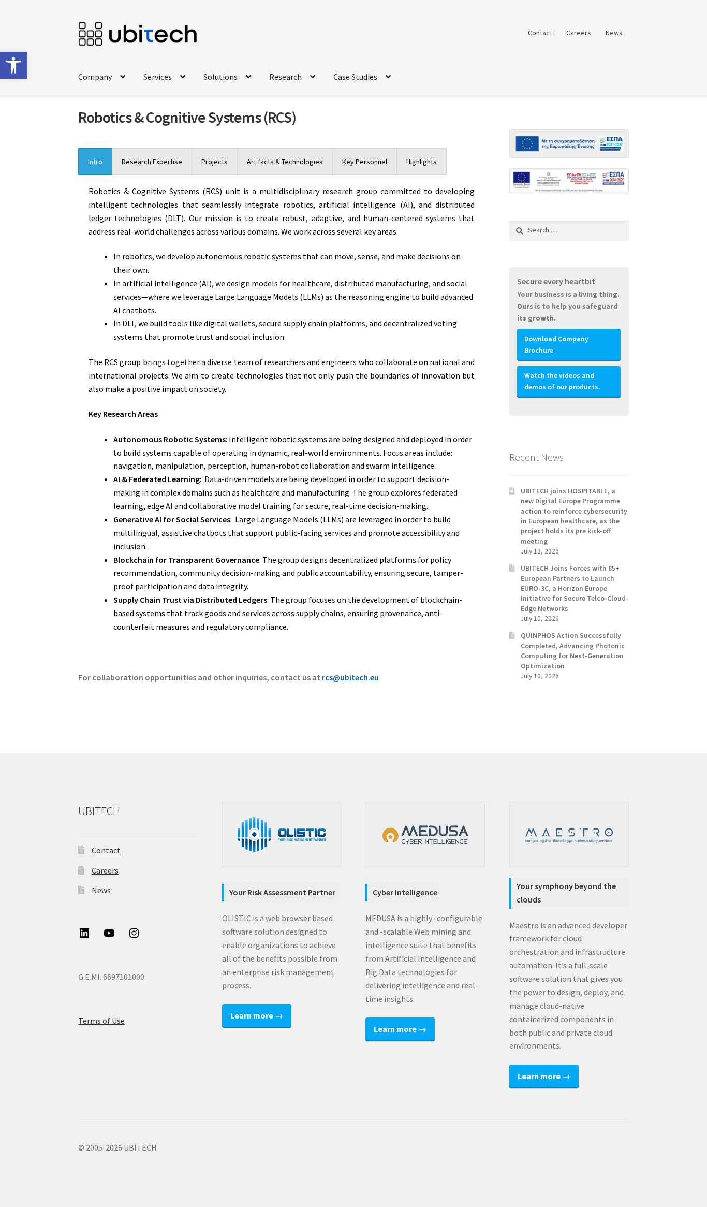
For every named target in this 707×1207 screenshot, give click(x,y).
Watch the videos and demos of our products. (562, 381)
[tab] (95, 161)
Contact (540, 32)
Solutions (220, 76)
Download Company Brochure (556, 345)
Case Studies (355, 76)
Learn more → (256, 1015)
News (614, 32)
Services (157, 76)
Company (95, 76)
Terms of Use (101, 1020)
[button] (13, 65)
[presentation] (95, 161)
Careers (578, 32)
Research (285, 76)
